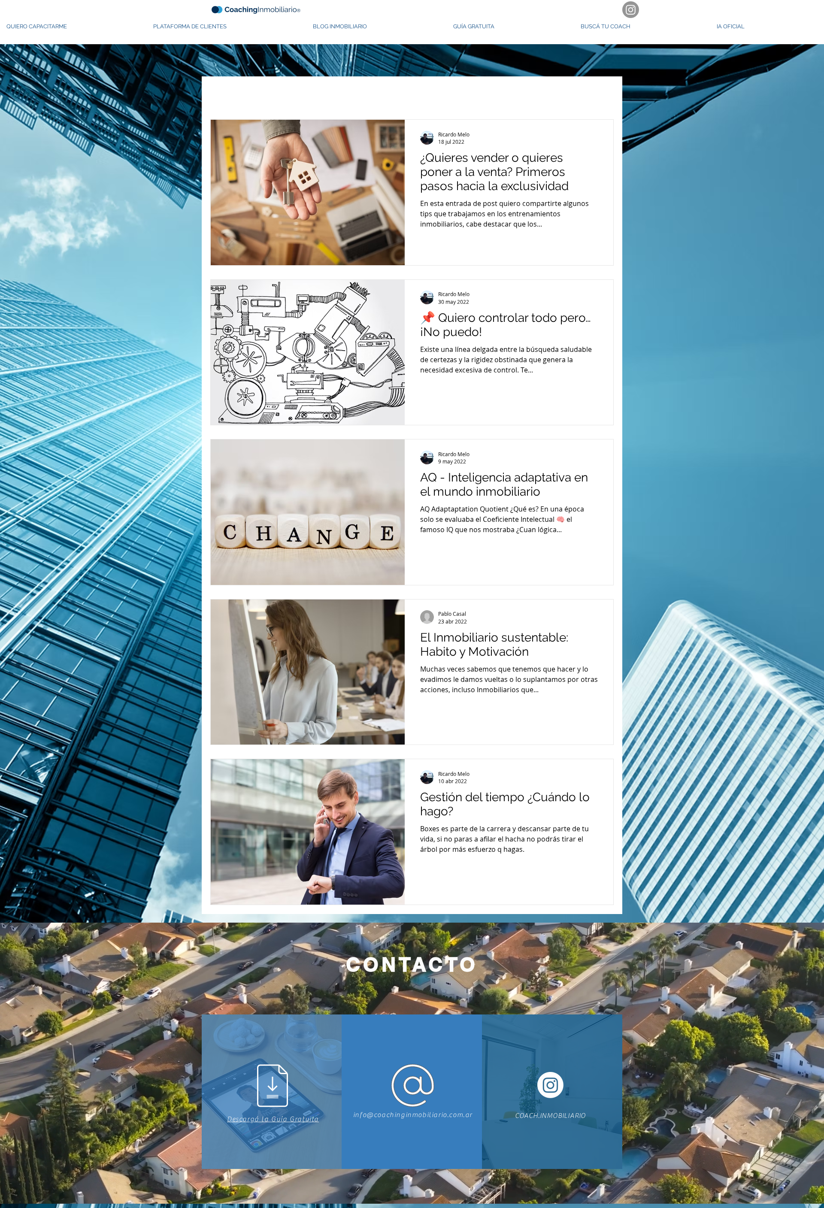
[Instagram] (630, 9)
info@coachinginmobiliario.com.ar (413, 1115)
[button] (73, 26)
